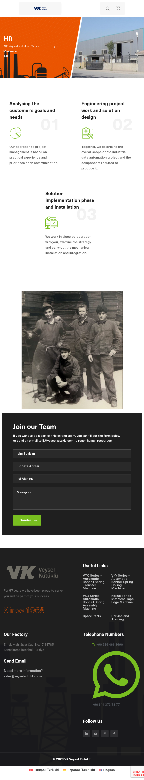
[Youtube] (95, 733)
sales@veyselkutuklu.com (23, 676)
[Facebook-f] (114, 733)
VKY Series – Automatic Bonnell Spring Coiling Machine (122, 582)
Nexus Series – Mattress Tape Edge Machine (122, 599)
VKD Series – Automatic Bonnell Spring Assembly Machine (93, 602)
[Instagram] (105, 733)
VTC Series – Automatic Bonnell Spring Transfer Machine (93, 582)
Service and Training (120, 618)
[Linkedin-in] (86, 733)
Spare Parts (92, 616)
